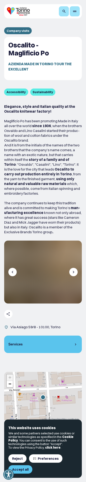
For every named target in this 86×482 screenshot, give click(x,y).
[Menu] (75, 11)
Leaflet (44, 419)
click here (53, 447)
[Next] (73, 272)
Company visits (18, 31)
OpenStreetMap (59, 419)
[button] (43, 397)
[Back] (12, 272)
